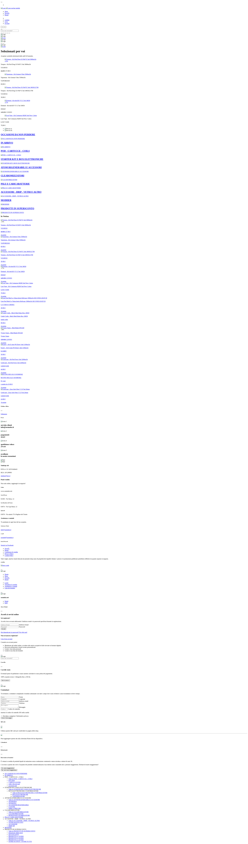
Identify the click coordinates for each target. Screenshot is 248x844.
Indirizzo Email (23, 625)
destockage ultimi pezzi (16, 833)
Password (22, 627)
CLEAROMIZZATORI (16, 813)
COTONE (12, 806)
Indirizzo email (23, 701)
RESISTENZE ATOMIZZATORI (19, 815)
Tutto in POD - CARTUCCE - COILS (20, 779)
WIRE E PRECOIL (15, 808)
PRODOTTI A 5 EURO (16, 840)
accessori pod (13, 786)
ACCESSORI (13, 824)
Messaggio (22, 707)
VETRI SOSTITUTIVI (16, 822)
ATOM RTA (12, 803)
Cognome (22, 699)
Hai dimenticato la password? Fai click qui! (14, 632)
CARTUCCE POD (15, 782)
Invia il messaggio (7, 718)
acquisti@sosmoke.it (7, 537)
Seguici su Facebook (7, 545)
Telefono (22, 703)
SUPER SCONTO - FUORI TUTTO (20, 841)
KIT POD (12, 780)
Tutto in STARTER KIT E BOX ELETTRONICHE (25, 789)
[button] (5, 680)
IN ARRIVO (9, 775)
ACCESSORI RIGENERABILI (19, 805)
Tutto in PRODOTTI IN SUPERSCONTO (22, 831)
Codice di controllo (14, 709)
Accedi (3, 629)
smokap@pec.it (5, 476)
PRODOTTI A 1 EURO (16, 836)
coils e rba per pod (14, 784)
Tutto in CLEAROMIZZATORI (18, 812)
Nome (21, 697)
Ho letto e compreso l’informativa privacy (16, 716)
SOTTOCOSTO (14, 834)
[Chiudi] (1, 410)
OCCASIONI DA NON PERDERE (16, 773)
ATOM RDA (13, 801)
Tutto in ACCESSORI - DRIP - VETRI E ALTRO (24, 820)
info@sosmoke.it (6, 530)
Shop (6, 11)
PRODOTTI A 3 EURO (16, 838)
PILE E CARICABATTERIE (14, 817)
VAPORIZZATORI (18, 796)
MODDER (8, 827)
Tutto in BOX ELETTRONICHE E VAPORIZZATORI (29, 793)
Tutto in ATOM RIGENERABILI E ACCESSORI (24, 800)
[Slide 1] (3, 43)
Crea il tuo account (6, 639)
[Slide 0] (1, 43)
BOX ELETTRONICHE (20, 794)
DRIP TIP (12, 826)
